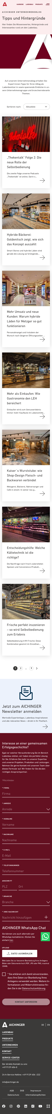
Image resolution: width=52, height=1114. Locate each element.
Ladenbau (29, 4)
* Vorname (7, 819)
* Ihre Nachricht (10, 912)
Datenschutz (13, 1095)
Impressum (35, 1090)
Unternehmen (10, 1044)
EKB (22, 1090)
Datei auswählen (21, 953)
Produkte (39, 4)
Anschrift (7, 881)
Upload (5, 947)
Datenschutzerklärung (33, 988)
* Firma (5, 788)
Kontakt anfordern (26, 1001)
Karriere (20, 4)
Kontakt (6, 1051)
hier (11, 940)
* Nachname (8, 834)
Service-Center (10, 1057)
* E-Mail (6, 850)
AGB (12, 1090)
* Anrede (6, 803)
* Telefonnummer (10, 865)
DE (42, 1025)
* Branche (7, 896)
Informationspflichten (36, 1095)
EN (48, 1025)
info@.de (10, 1082)
